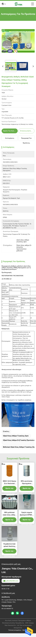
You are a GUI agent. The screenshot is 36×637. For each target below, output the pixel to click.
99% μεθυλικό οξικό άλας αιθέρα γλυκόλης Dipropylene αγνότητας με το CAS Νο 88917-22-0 (9, 514)
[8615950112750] (12, 613)
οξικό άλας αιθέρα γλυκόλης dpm (15, 436)
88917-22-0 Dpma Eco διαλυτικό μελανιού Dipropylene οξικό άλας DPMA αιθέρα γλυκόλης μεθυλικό (9, 482)
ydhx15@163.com (12, 581)
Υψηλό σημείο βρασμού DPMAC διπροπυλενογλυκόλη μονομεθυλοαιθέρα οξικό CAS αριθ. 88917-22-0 (27, 514)
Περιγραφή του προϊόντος (26, 139)
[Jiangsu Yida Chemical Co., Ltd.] (19, 4)
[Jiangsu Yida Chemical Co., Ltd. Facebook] (22, 613)
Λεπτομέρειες (9, 138)
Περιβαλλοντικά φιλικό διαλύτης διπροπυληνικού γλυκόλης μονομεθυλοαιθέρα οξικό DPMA (9, 545)
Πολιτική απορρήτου (14, 630)
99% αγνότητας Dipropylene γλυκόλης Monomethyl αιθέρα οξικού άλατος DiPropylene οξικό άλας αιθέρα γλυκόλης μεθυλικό (27, 482)
